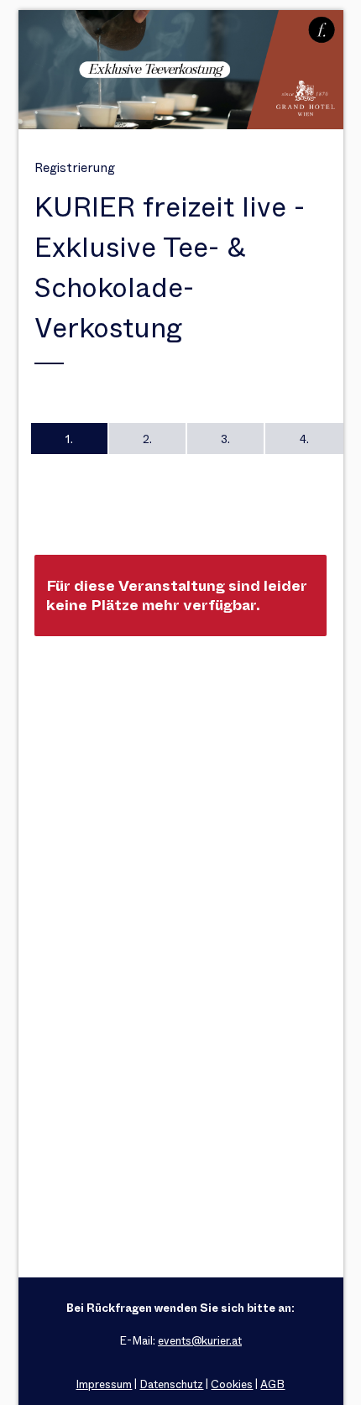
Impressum (104, 1384)
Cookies (232, 1384)
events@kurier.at (200, 1341)
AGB (272, 1384)
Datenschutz (171, 1384)
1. (69, 439)
